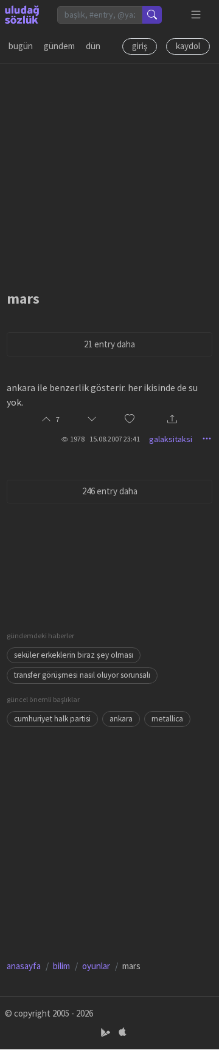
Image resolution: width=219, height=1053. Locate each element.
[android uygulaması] (107, 1032)
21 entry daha (109, 344)
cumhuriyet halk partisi (52, 719)
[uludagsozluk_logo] (22, 14)
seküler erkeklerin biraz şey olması (73, 655)
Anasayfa (24, 966)
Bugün (21, 46)
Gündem (59, 46)
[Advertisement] (109, 173)
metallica (167, 719)
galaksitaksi (170, 439)
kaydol (188, 46)
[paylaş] (172, 420)
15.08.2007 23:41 (114, 438)
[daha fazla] (196, 15)
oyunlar (96, 966)
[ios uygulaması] (122, 1032)
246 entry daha (109, 491)
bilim (61, 966)
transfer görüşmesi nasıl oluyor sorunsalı (82, 675)
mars (23, 298)
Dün (93, 46)
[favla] (129, 420)
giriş (139, 46)
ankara (121, 719)
